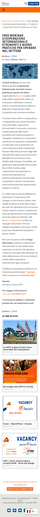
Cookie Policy (9, 482)
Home (3, 21)
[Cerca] (26, 4)
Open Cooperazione (13, 220)
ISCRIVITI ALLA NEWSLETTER (20, 489)
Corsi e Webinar (13, 21)
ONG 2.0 (24, 21)
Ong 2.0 (19, 96)
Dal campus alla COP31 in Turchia (18, 386)
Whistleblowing (20, 485)
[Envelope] (9, 510)
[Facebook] (14, 510)
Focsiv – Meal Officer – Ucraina (17, 424)
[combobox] (17, 3)
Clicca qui (6, 294)
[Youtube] (20, 510)
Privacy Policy (22, 482)
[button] (3, 10)
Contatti (32, 482)
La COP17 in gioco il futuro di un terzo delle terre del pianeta (17, 348)
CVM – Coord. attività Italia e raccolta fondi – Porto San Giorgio (18, 462)
